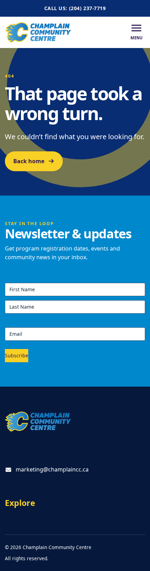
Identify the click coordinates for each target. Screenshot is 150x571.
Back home (28, 161)
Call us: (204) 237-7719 (75, 8)
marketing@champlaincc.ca (52, 469)
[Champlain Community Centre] (38, 32)
